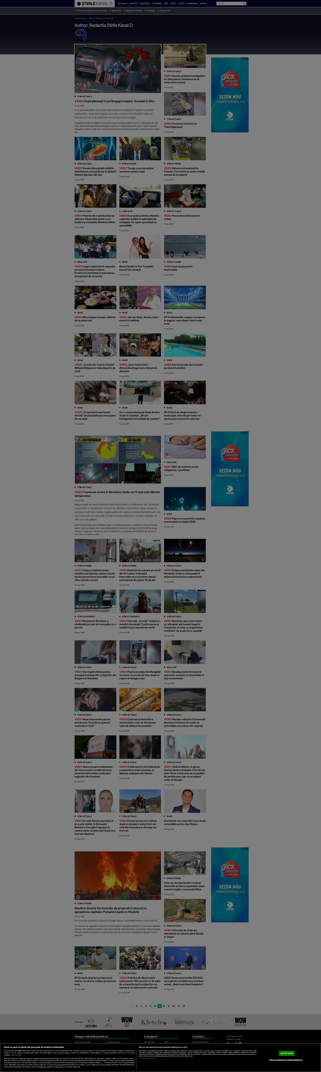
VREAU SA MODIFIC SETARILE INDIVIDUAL (286, 1060)
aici (102, 1062)
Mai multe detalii (16, 1055)
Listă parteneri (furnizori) (147, 1058)
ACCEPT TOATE (287, 1053)
